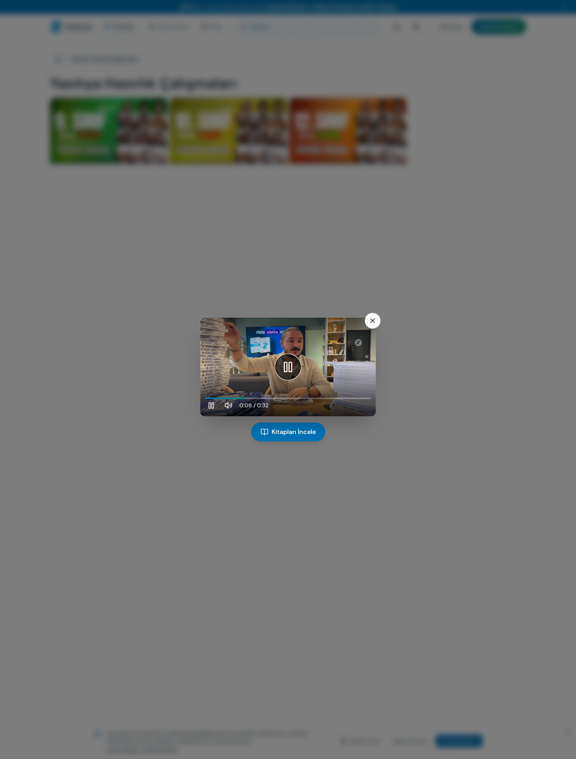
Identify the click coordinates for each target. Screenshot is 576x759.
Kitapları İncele (294, 432)
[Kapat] (372, 321)
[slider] (288, 398)
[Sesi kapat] (228, 405)
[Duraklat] (288, 367)
